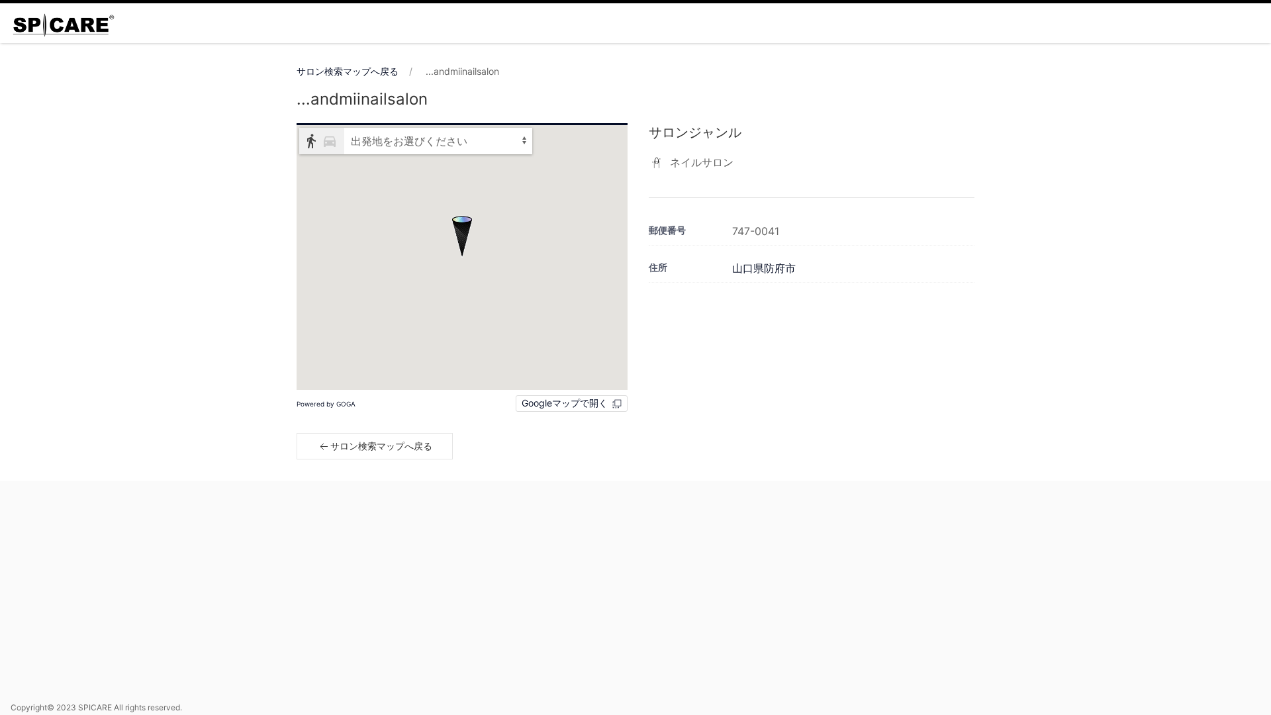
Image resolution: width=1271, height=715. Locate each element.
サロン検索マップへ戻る (348, 71)
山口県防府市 (764, 268)
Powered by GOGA (326, 404)
